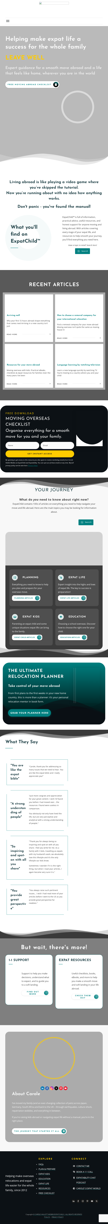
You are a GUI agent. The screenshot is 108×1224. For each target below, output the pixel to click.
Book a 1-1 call (84, 1171)
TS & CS (47, 1217)
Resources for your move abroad (23, 365)
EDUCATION (44, 1178)
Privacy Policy (33, 465)
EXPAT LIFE (44, 1183)
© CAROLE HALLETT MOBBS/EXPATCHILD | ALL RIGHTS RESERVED (57, 1214)
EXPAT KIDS (44, 1173)
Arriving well (13, 315)
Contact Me (82, 1166)
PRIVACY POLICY (57, 1217)
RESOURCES (44, 1188)
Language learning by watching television (78, 365)
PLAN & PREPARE (47, 1169)
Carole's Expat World (88, 1188)
